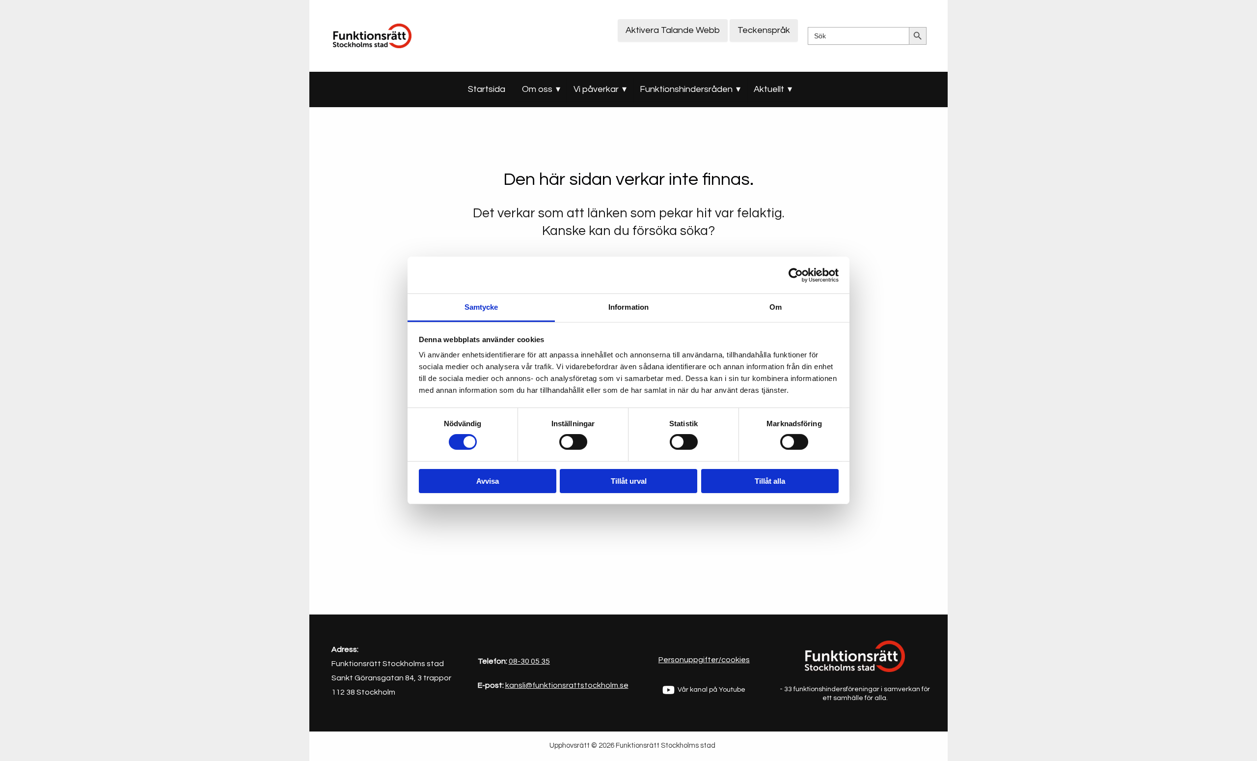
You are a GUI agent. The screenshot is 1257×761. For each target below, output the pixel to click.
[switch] (573, 442)
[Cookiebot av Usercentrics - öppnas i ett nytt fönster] (796, 274)
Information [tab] (628, 307)
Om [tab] (775, 307)
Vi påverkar (596, 89)
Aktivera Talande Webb (673, 30)
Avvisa (487, 481)
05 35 (539, 661)
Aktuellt (769, 89)
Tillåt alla (770, 481)
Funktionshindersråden (686, 89)
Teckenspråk (764, 30)
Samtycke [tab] (481, 307)
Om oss (537, 89)
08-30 (519, 661)
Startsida (486, 89)
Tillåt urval (629, 481)
